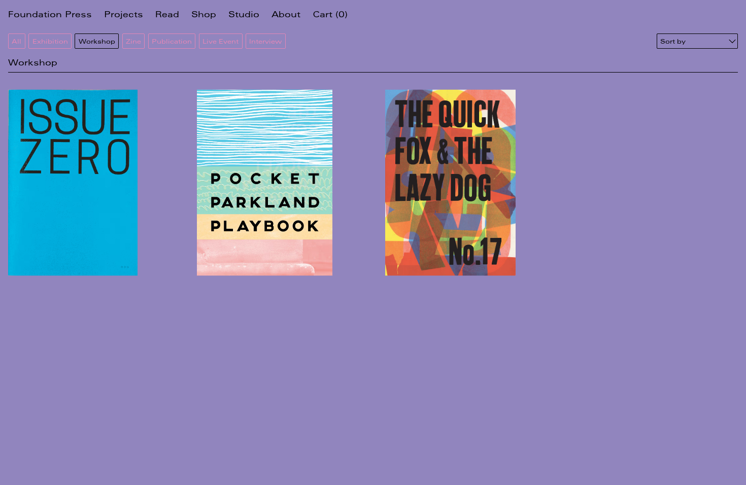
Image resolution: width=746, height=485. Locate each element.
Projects (123, 14)
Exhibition (50, 41)
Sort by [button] (673, 41)
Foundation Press (50, 14)
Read (167, 14)
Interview (265, 41)
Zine (133, 41)
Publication (172, 41)
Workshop (97, 41)
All (16, 41)
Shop (203, 14)
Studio (243, 14)
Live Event (220, 41)
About (286, 14)
